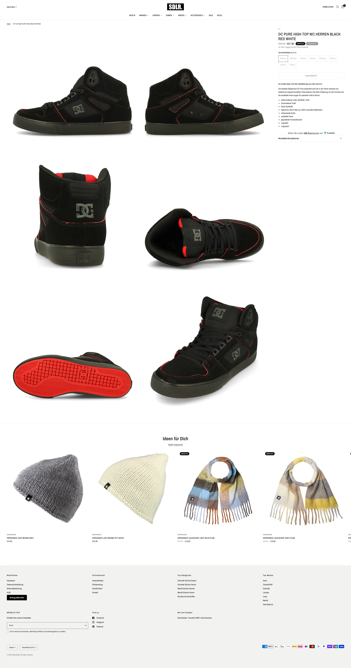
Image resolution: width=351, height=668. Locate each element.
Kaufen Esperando (175, 445)
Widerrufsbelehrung (14, 588)
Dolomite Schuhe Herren (187, 584)
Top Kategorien (184, 575)
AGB (8, 592)
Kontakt (95, 592)
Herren (156, 15)
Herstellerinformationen (288, 138)
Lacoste (266, 592)
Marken (142, 15)
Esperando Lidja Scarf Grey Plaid (279, 537)
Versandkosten (97, 580)
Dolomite (266, 588)
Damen (169, 15)
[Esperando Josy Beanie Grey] (47, 490)
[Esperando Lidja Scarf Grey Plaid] (303, 490)
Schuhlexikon (97, 588)
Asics (265, 580)
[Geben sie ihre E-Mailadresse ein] (85, 625)
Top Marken (268, 575)
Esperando (11, 534)
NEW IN (132, 15)
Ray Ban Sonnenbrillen (186, 596)
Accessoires (197, 15)
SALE (211, 15)
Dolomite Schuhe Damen (187, 580)
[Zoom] (132, 33)
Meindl (265, 600)
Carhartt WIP (268, 584)
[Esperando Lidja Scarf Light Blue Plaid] (218, 490)
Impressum (11, 580)
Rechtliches (12, 575)
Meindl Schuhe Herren (186, 592)
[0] (342, 6)
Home (8, 24)
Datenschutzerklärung (15, 584)
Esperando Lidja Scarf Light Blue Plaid (196, 537)
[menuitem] (132, 15)
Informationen (98, 575)
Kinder (181, 15)
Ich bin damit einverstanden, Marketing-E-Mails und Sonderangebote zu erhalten (38, 631)
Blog (219, 15)
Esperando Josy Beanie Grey (20, 537)
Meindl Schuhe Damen (186, 588)
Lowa (265, 596)
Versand (287, 47)
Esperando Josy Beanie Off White (108, 537)
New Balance (268, 604)
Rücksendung (97, 584)
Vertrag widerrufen (17, 597)
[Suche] (337, 6)
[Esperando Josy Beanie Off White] (133, 490)
